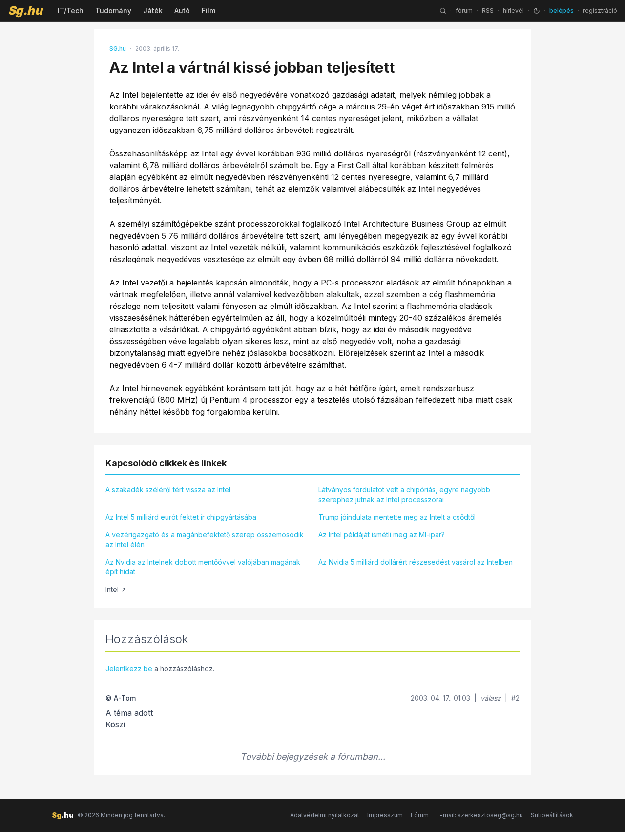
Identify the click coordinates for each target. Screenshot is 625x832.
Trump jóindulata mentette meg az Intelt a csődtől (397, 517)
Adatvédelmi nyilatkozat (324, 815)
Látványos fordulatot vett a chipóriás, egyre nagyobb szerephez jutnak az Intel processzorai (404, 494)
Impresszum (385, 815)
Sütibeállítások (552, 815)
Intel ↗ (115, 589)
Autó (182, 10)
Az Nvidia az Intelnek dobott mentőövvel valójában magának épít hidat (202, 567)
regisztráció (600, 10)
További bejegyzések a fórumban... (312, 756)
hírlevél (513, 10)
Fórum (420, 815)
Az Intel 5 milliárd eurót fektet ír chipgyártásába (180, 517)
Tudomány (113, 10)
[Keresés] (442, 10)
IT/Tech (70, 10)
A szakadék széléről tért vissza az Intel (167, 489)
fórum (464, 10)
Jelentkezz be (128, 668)
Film (208, 10)
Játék (153, 10)
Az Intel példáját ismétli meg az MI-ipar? (381, 534)
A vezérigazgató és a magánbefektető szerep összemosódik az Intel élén (204, 539)
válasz (490, 698)
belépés (561, 10)
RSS (488, 10)
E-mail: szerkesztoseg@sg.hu (480, 815)
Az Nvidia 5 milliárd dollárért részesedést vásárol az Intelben (415, 562)
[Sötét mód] (536, 10)
